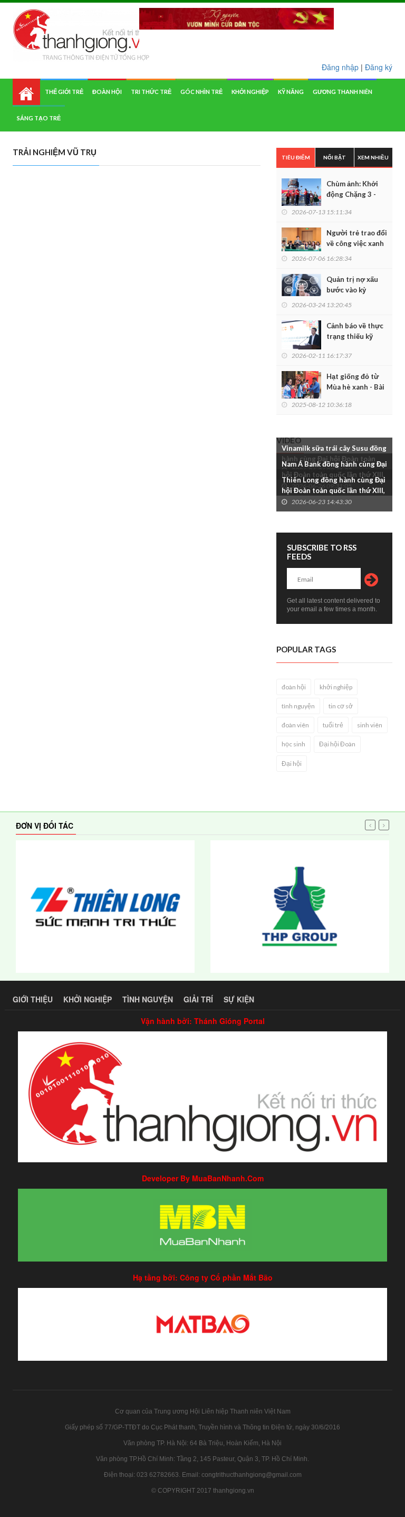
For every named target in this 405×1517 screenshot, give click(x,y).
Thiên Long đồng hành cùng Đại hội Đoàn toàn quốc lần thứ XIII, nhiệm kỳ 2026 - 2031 (333, 490)
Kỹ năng (291, 91)
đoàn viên (295, 725)
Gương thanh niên (342, 91)
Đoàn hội (107, 91)
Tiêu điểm (296, 157)
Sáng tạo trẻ (39, 118)
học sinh (293, 744)
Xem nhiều (373, 157)
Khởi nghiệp (250, 91)
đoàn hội (294, 687)
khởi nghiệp (336, 687)
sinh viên (369, 725)
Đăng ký (378, 67)
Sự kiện (239, 999)
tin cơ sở (341, 706)
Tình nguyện (147, 999)
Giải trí (198, 999)
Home (26, 92)
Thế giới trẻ (64, 91)
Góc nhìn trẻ (201, 91)
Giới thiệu (33, 999)
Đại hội (292, 763)
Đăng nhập (340, 67)
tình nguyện (298, 706)
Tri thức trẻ (151, 91)
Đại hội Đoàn (337, 744)
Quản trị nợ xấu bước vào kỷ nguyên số (352, 290)
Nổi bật (334, 157)
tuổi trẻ (333, 725)
